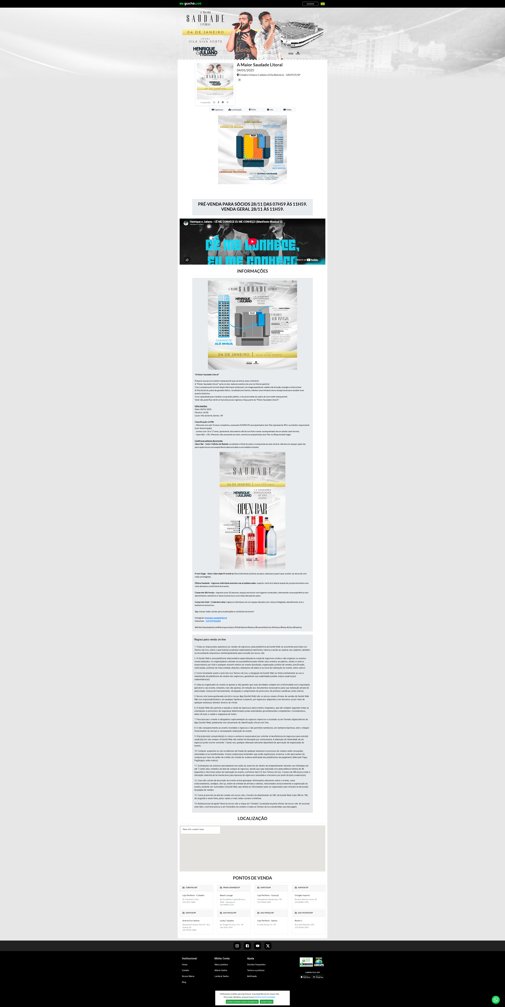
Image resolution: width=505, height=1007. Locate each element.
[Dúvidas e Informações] (322, 4)
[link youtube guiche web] (257, 945)
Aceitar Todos (266, 1002)
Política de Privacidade (264, 997)
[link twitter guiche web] (267, 945)
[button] (252, 639)
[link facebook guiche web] (247, 945)
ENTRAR (310, 4)
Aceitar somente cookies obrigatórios (242, 1002)
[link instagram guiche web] (237, 945)
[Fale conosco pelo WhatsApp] (496, 1000)
